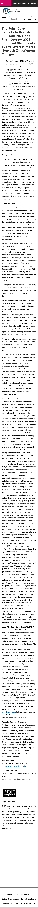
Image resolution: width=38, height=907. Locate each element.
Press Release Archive (22, 895)
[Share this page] (35, 19)
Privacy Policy (29, 903)
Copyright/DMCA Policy (12, 903)
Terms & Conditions (28, 899)
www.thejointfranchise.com (15, 718)
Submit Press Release (10, 899)
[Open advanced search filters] (29, 18)
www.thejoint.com (8, 712)
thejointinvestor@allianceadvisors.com (17, 779)
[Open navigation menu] (4, 19)
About (9, 895)
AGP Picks (5, 3)
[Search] (24, 18)
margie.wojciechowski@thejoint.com (16, 766)
